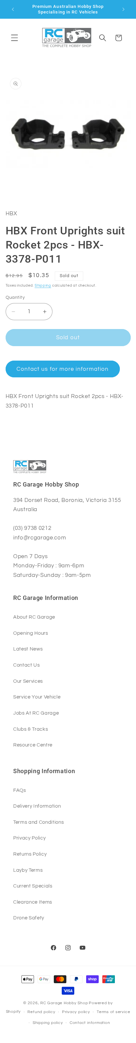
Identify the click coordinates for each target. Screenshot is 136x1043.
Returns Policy (30, 854)
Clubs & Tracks (30, 729)
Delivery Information (37, 806)
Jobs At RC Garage (36, 713)
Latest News (28, 649)
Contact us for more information (63, 369)
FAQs (19, 790)
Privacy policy (76, 1012)
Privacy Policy (29, 838)
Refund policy (41, 1012)
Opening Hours (30, 633)
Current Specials (32, 886)
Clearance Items (32, 902)
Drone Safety (28, 917)
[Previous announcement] (13, 9)
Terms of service (113, 1012)
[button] (14, 38)
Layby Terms (28, 870)
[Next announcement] (123, 9)
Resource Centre (32, 744)
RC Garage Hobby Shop (64, 1003)
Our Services (28, 681)
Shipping (43, 285)
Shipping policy (48, 1023)
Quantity (15, 297)
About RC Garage (34, 617)
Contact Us (26, 665)
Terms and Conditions (38, 822)
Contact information (90, 1023)
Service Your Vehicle (36, 696)
